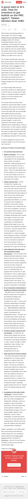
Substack (7, 495)
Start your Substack (10, 492)
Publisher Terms (20, 486)
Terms (14, 488)
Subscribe (19, 2)
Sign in (24, 2)
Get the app (22, 492)
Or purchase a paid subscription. (14, 468)
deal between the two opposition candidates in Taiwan (13, 38)
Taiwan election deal (11, 182)
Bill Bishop (3, 24)
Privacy (10, 488)
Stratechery (4, 440)
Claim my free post (14, 465)
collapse (16, 66)
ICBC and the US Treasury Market (15, 353)
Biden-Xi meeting (9, 154)
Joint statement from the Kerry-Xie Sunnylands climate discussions (14, 252)
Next (23, 476)
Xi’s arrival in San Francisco (13, 151)
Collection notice (21, 488)
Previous (6, 476)
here (12, 445)
